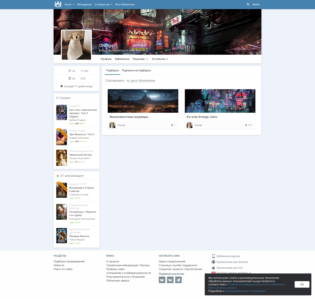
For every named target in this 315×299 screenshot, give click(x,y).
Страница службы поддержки (178, 265)
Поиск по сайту (63, 269)
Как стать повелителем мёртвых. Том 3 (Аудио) (83, 113)
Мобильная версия (228, 256)
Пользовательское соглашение (125, 276)
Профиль (106, 58)
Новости (59, 265)
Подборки (112, 70)
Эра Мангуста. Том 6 (81, 134)
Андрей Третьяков (79, 137)
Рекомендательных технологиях (245, 290)
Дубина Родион (77, 120)
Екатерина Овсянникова (82, 218)
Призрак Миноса (79, 236)
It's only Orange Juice (202, 117)
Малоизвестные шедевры (129, 117)
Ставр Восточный (78, 194)
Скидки (64, 98)
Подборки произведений (69, 261)
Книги (68, 4)
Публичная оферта (117, 280)
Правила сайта (115, 269)
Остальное (159, 58)
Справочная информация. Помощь (128, 265)
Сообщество (102, 4)
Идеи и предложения (172, 261)
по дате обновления (140, 80)
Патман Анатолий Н (79, 158)
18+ (213, 273)
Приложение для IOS (229, 267)
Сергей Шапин (193, 269)
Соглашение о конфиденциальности (128, 272)
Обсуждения (84, 4)
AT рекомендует (72, 176)
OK (302, 284)
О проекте (112, 261)
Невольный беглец (80, 154)
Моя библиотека (125, 4)
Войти (256, 4)
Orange (106, 45)
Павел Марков (77, 239)
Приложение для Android (232, 261)
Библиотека (122, 58)
